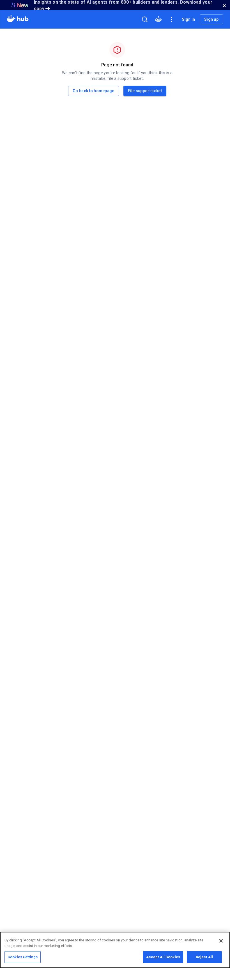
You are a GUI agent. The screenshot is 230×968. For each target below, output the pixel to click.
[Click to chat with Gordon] (158, 19)
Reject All (204, 957)
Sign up (211, 19)
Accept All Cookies (163, 957)
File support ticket (145, 91)
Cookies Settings (23, 957)
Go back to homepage (93, 91)
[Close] (221, 941)
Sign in (188, 19)
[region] (115, 950)
